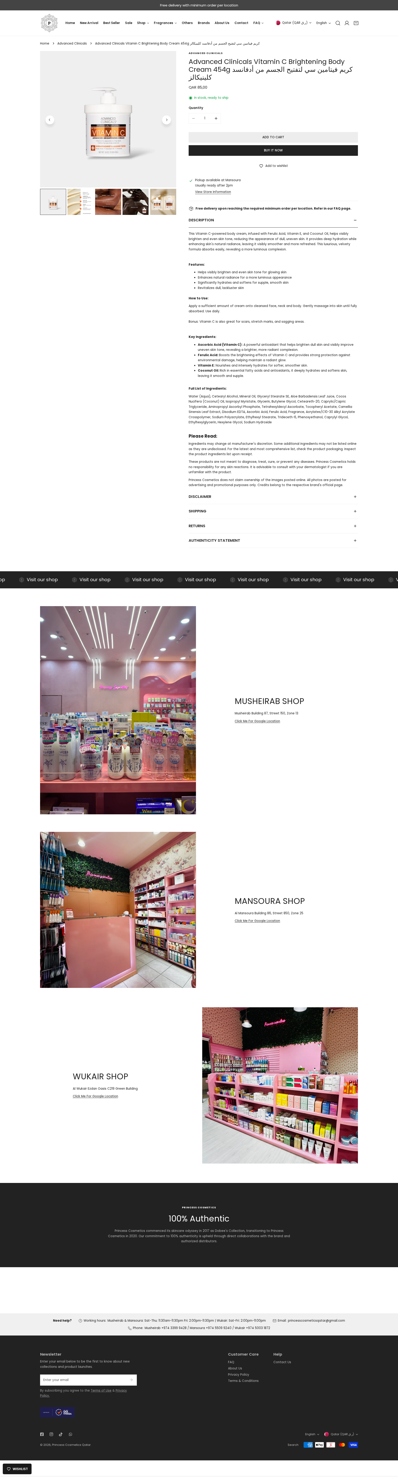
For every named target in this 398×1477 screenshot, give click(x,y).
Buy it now (273, 150)
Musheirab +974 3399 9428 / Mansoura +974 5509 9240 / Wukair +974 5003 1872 (207, 1328)
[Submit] (131, 1380)
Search (293, 1445)
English (321, 23)
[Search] (337, 23)
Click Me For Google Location (257, 721)
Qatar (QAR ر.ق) (294, 23)
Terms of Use (101, 1390)
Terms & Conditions (243, 1381)
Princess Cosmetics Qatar (71, 1445)
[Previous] (50, 119)
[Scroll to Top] (390, 1453)
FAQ (231, 1362)
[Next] (166, 119)
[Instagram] (51, 1434)
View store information (213, 192)
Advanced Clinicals (72, 43)
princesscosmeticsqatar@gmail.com (316, 1320)
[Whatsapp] (70, 1434)
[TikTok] (61, 1434)
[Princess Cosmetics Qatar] (49, 23)
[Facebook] (42, 1434)
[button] (356, 23)
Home (44, 43)
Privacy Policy (238, 1374)
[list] (108, 119)
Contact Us (282, 1362)
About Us (235, 1368)
